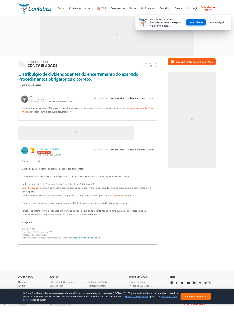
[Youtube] (188, 282)
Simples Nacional (137, 281)
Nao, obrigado (217, 22)
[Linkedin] (194, 282)
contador (118, 195)
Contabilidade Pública (97, 281)
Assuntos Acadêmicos (60, 304)
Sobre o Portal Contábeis (62, 281)
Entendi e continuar (195, 296)
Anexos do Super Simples (141, 285)
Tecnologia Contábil (96, 285)
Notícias (22, 281)
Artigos (21, 285)
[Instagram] (172, 282)
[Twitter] (182, 282)
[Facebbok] (176, 282)
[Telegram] (200, 283)
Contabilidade (56, 285)
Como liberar (196, 22)
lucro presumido (138, 107)
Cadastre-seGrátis (208, 8)
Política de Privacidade (136, 296)
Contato (22, 304)
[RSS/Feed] (210, 282)
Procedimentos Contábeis (86, 237)
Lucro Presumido (31, 187)
